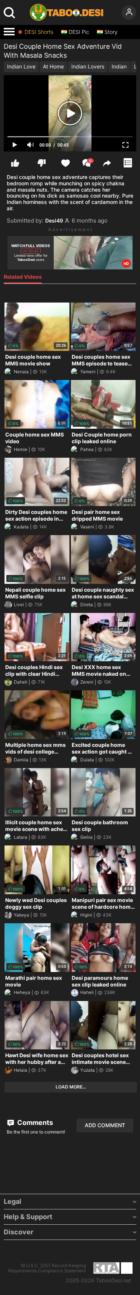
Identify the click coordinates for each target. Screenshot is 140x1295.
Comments (34, 1122)
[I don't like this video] (41, 162)
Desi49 (54, 221)
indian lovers (87, 66)
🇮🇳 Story (107, 32)
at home (53, 66)
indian (119, 66)
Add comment (105, 1125)
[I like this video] (15, 162)
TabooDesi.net (113, 1280)
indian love (21, 66)
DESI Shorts (39, 32)
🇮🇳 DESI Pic (75, 32)
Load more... (71, 1087)
